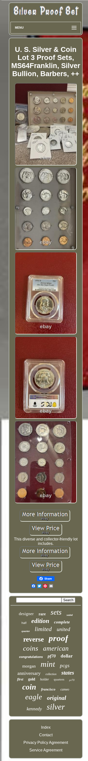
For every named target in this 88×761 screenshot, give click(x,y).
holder (44, 679)
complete (62, 622)
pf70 (52, 656)
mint (48, 664)
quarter (26, 631)
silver (56, 706)
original (56, 698)
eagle (33, 696)
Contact (46, 735)
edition (40, 620)
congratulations (31, 657)
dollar (67, 655)
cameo (64, 689)
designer (26, 613)
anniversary (29, 673)
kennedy (34, 708)
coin (29, 686)
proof (58, 638)
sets (56, 612)
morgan (29, 666)
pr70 (72, 680)
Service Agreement (45, 750)
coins (30, 648)
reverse (33, 639)
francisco (48, 689)
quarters (59, 679)
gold (31, 679)
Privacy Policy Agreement (45, 742)
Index (46, 727)
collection (50, 674)
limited (43, 629)
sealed (69, 615)
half (24, 623)
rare (42, 614)
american (56, 648)
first (20, 679)
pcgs (64, 665)
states (67, 673)
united (63, 629)
